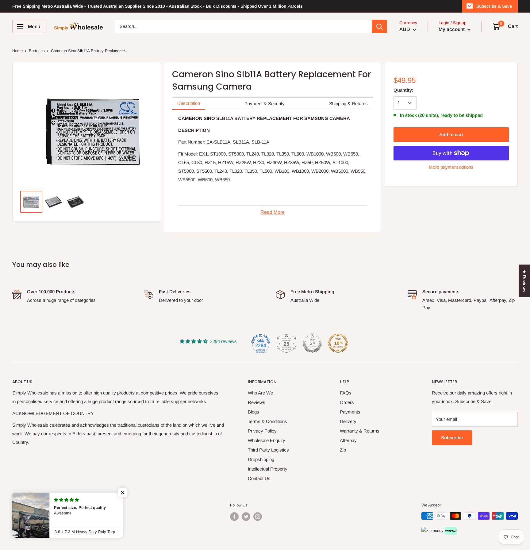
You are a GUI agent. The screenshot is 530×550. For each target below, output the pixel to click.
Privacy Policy (262, 430)
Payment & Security (264, 103)
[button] (122, 492)
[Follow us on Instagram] (257, 516)
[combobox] (243, 26)
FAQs (345, 392)
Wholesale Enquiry (266, 440)
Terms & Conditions (267, 421)
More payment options (451, 167)
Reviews (256, 402)
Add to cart (451, 134)
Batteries (37, 50)
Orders (347, 402)
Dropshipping (261, 459)
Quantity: (403, 90)
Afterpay (348, 440)
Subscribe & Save (494, 6)
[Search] (379, 26)
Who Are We (260, 392)
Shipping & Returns (348, 103)
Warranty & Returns (359, 430)
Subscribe (452, 437)
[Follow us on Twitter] (246, 516)
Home (17, 50)
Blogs (253, 411)
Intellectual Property (267, 468)
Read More (272, 212)
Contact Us (259, 478)
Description (188, 103)
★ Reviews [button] (524, 280)
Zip (343, 449)
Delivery (348, 421)
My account (452, 29)
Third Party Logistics (268, 449)
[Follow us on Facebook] (234, 516)
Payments (350, 411)
